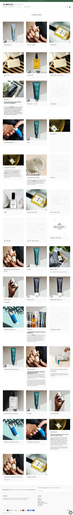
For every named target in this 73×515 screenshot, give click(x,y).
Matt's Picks (53, 269)
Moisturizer (30, 299)
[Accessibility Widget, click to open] (70, 512)
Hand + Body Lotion (33, 241)
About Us (39, 498)
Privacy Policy (40, 505)
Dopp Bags (53, 104)
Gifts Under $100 (32, 212)
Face (28, 142)
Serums (29, 413)
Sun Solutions (54, 413)
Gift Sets (52, 177)
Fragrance (53, 134)
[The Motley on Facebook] (67, 510)
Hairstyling (7, 241)
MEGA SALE (7, 299)
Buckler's (6, 99)
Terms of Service (40, 504)
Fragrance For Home (33, 177)
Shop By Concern (19, 6)
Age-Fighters (7, 45)
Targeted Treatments (33, 442)
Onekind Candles (55, 329)
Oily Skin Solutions (9, 329)
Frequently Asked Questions (42, 502)
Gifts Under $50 (54, 212)
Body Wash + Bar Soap (56, 75)
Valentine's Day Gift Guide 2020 (13, 477)
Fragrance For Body (10, 167)
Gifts (5, 212)
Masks (29, 269)
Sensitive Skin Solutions (11, 413)
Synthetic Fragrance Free (11, 442)
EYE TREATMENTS (9, 142)
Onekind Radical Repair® (11, 369)
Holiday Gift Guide (55, 238)
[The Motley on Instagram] (69, 510)
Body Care (7, 75)
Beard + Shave (31, 45)
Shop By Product (11, 6)
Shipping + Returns (41, 501)
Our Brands (5, 6)
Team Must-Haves (27, 6)
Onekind (29, 329)
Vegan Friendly (31, 477)
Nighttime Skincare (56, 299)
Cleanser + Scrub (32, 104)
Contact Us (39, 500)
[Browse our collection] (13, 32)
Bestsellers (53, 45)
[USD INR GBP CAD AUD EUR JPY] (4, 510)
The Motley (53, 432)
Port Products (31, 369)
